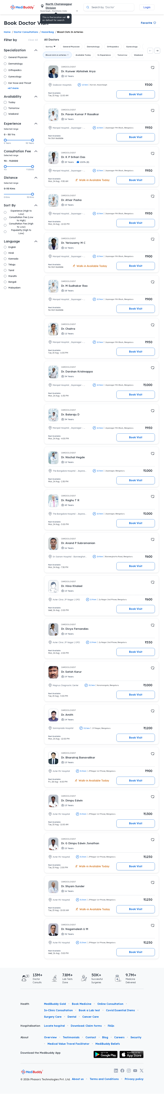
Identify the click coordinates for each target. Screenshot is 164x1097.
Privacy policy (134, 1079)
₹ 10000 (30, 169)
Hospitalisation (29, 1025)
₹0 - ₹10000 (11, 160)
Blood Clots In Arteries (70, 32)
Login (146, 7)
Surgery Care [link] (53, 1016)
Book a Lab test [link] (89, 1010)
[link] (22, 7)
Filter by (10, 40)
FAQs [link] (111, 1025)
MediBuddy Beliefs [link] (107, 1043)
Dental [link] (72, 1016)
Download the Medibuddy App (40, 1052)
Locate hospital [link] (54, 1025)
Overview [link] (50, 1037)
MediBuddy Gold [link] (55, 1003)
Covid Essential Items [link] (120, 1010)
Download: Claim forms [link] (86, 1025)
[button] (68, 17)
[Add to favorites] (152, 67)
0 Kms (7, 197)
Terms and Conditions (104, 1079)
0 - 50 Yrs (9, 134)
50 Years (30, 143)
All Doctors (51, 39)
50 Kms (30, 197)
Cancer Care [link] (90, 1016)
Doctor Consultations (26, 32)
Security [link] (136, 1037)
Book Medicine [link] (81, 1003)
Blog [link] (105, 1037)
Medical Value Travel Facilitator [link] (68, 1043)
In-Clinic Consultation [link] (58, 1010)
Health (24, 1003)
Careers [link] (119, 1037)
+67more (13, 88)
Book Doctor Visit (26, 23)
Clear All (33, 39)
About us (78, 1079)
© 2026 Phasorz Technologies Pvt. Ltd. (45, 1079)
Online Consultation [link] (110, 1003)
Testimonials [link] (71, 1037)
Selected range (11, 129)
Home (7, 32)
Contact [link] (91, 1037)
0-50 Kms (9, 188)
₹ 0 (5, 169)
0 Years (7, 143)
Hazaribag (47, 32)
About (24, 1037)
